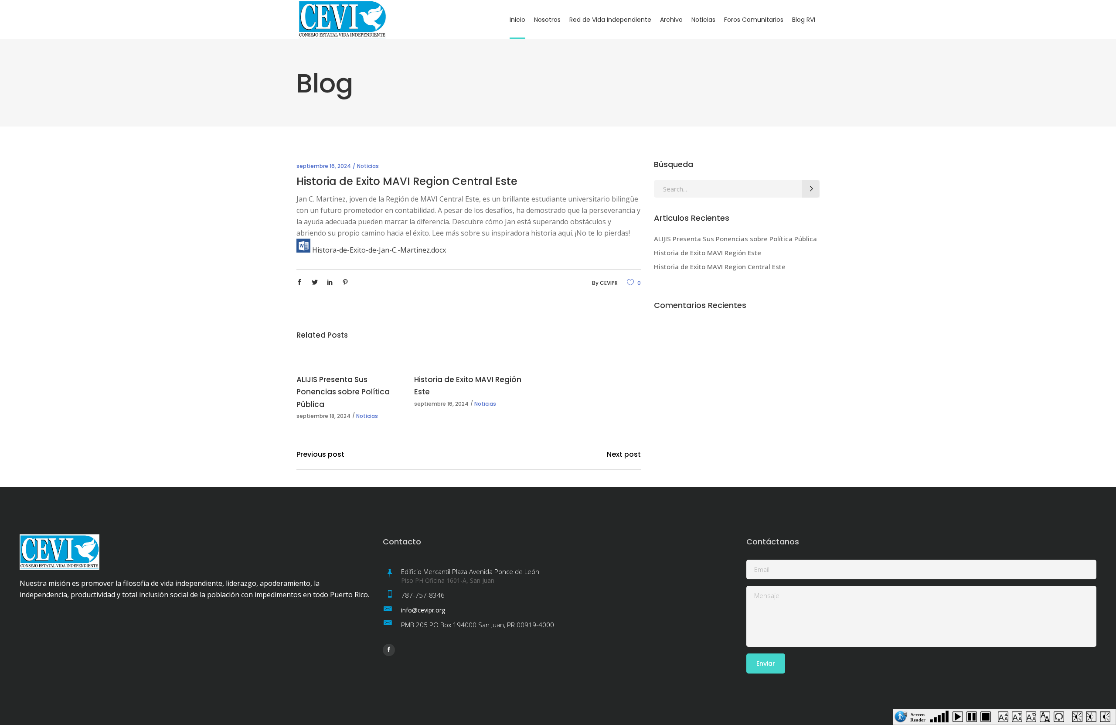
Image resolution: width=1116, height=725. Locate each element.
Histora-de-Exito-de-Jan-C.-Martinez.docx (378, 250)
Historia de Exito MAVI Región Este (707, 252)
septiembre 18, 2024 (323, 416)
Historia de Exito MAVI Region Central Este (720, 266)
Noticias (368, 166)
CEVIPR (609, 283)
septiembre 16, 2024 (323, 166)
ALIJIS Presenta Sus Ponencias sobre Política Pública (343, 391)
